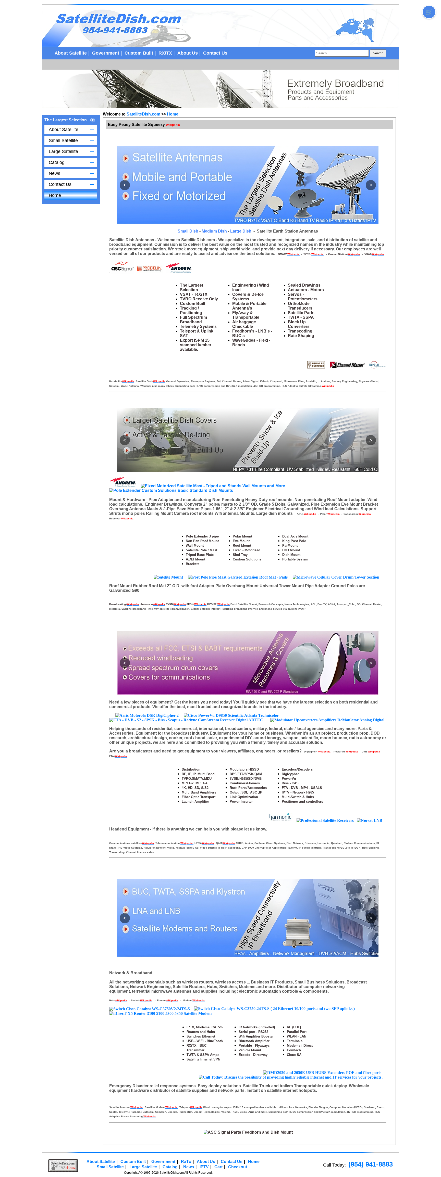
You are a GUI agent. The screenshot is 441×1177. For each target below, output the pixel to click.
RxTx (186, 1161)
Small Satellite (63, 140)
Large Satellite (63, 151)
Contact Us (215, 53)
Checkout (237, 1167)
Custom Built (139, 53)
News (54, 173)
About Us (187, 53)
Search (378, 53)
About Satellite (71, 53)
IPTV (204, 1167)
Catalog (57, 162)
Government (105, 53)
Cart (218, 1167)
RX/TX (165, 53)
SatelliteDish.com (143, 114)
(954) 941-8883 (370, 1164)
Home (55, 195)
